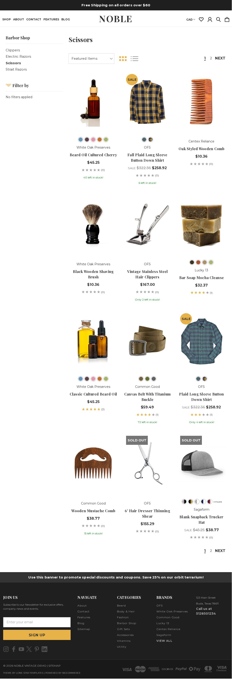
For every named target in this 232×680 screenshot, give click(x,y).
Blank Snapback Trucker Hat (201, 519)
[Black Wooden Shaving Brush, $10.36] (93, 224)
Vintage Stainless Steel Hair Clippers (147, 274)
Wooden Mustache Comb (93, 510)
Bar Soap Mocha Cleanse (201, 277)
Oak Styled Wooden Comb (202, 148)
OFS (159, 605)
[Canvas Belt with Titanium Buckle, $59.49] (147, 341)
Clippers (13, 50)
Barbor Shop (126, 623)
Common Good (167, 617)
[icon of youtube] (21, 649)
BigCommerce (71, 672)
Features (51, 19)
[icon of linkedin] (44, 649)
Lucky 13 (162, 623)
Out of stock (147, 483)
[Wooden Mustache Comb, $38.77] (93, 463)
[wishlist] (201, 18)
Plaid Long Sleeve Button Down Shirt (201, 397)
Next (220, 58)
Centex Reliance (168, 629)
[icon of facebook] (14, 649)
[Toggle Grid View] (123, 59)
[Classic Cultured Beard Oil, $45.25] (93, 341)
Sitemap (83, 629)
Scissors (13, 63)
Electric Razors (18, 56)
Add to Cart (202, 121)
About (18, 19)
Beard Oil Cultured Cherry (93, 154)
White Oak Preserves (172, 611)
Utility (122, 646)
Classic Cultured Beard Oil (93, 394)
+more (217, 501)
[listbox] (91, 59)
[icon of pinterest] (37, 649)
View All (164, 640)
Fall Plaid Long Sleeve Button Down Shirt (147, 157)
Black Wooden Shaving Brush (93, 274)
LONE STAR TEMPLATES (29, 672)
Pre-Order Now (93, 360)
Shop (6, 19)
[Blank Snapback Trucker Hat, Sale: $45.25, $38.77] (201, 463)
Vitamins (124, 640)
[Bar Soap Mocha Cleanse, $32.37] (201, 224)
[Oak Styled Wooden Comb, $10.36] (201, 102)
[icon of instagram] (6, 649)
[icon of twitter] (29, 649)
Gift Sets (123, 629)
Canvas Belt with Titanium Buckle (147, 397)
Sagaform (163, 635)
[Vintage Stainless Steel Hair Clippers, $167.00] (147, 224)
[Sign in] (210, 18)
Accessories (125, 635)
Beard (121, 605)
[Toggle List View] (134, 59)
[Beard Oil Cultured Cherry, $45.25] (93, 102)
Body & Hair (126, 611)
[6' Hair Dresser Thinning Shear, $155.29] (147, 463)
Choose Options (93, 121)
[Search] (218, 18)
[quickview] (110, 95)
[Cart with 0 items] (227, 18)
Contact (33, 19)
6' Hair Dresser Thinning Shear (147, 513)
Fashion (123, 617)
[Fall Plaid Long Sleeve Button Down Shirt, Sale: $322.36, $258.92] (147, 102)
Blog (65, 19)
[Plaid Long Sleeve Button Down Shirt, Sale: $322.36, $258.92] (201, 341)
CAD (189, 19)
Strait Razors (16, 69)
